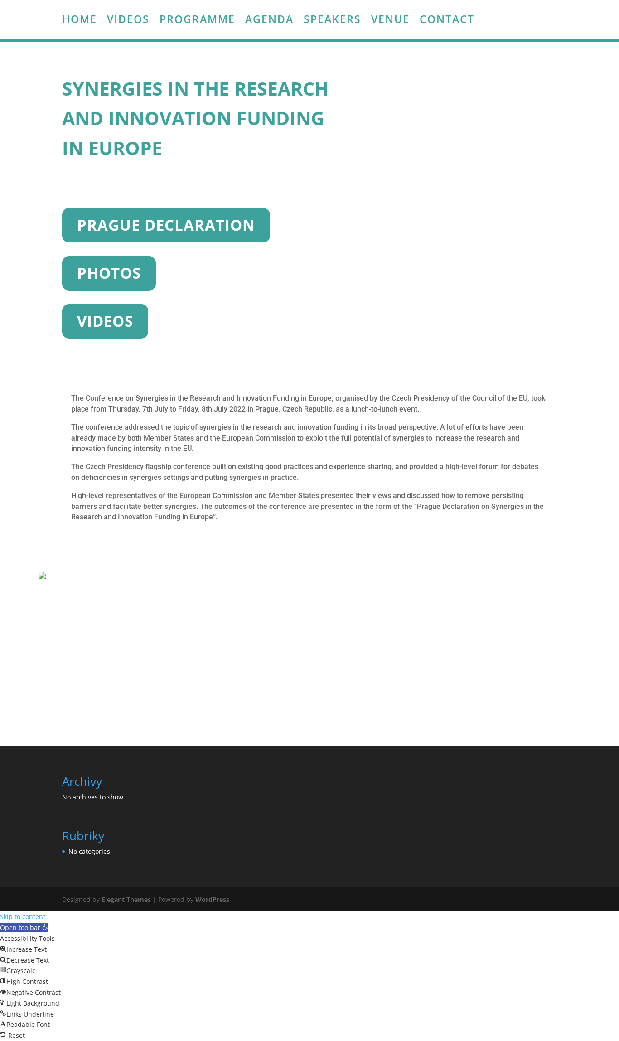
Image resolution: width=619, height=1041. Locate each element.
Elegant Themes (126, 899)
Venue (390, 21)
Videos (128, 21)
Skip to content (22, 916)
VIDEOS (105, 321)
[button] (24, 927)
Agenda (269, 21)
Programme (197, 21)
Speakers (332, 21)
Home (79, 21)
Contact (447, 21)
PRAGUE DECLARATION (166, 225)
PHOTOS (109, 273)
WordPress (212, 899)
